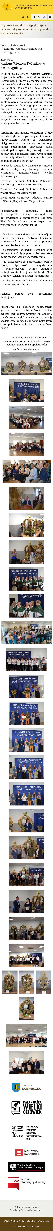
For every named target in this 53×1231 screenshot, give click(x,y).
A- (44, 16)
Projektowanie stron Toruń (26, 1227)
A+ (39, 16)
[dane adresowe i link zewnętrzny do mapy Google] (28, 17)
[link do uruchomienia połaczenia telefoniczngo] (23, 17)
